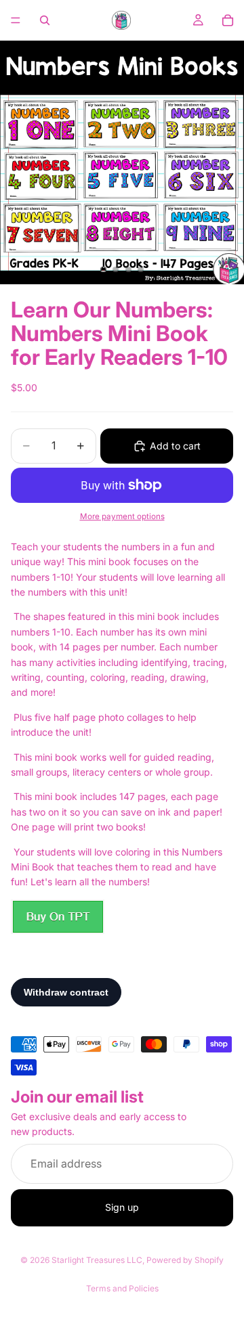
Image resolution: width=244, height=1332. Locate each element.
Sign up (122, 1207)
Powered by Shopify (185, 1260)
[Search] (45, 20)
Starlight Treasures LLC (97, 1260)
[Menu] (15, 20)
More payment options (122, 516)
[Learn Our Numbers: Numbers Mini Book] (57, 917)
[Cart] (228, 20)
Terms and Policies (122, 1288)
